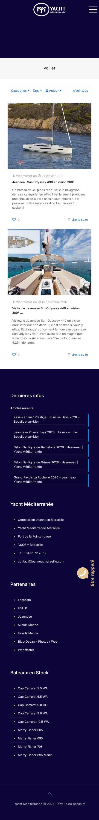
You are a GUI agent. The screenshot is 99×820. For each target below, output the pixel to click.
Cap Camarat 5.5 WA (33, 688)
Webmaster (24, 176)
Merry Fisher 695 (30, 738)
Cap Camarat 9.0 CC (32, 705)
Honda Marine (28, 633)
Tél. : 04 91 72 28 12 (32, 553)
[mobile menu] (93, 9)
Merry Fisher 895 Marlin (35, 755)
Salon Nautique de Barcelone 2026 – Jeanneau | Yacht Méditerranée (48, 449)
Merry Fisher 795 (30, 746)
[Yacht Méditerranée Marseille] (49, 9)
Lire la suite (80, 219)
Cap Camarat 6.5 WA (33, 696)
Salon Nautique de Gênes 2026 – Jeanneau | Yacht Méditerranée (46, 464)
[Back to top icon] (49, 793)
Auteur (54, 90)
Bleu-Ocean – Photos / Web (38, 641)
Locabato (24, 600)
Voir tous (81, 90)
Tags (36, 90)
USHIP (22, 608)
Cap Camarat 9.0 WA (33, 713)
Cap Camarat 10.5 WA (33, 721)
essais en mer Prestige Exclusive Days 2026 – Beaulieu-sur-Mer (46, 419)
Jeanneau (25, 616)
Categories (19, 90)
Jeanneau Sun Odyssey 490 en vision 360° (43, 182)
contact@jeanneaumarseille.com (41, 561)
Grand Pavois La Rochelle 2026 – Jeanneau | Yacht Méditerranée (46, 479)
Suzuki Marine (28, 625)
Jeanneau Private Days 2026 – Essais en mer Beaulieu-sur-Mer (46, 434)
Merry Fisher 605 (30, 730)
